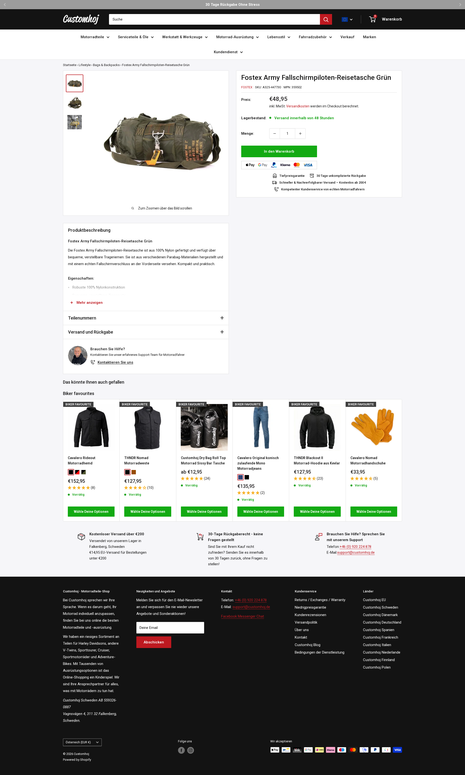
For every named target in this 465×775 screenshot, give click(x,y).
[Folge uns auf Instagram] (190, 750)
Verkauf (348, 37)
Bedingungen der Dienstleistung (319, 652)
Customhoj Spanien (378, 630)
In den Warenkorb (279, 151)
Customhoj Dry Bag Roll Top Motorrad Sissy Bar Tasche (203, 460)
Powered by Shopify (77, 759)
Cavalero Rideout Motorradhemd (81, 460)
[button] (79, 487)
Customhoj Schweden (380, 607)
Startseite (69, 65)
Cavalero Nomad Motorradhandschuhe (368, 460)
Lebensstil (276, 37)
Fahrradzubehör (313, 37)
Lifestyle (85, 65)
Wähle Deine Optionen (91, 512)
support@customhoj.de (356, 552)
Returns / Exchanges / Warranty (320, 600)
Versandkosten (298, 106)
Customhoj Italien (377, 645)
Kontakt (301, 637)
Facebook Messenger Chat (242, 616)
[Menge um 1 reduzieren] (275, 133)
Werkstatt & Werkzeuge (182, 37)
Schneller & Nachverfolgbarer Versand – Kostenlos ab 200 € (322, 182)
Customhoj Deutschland (382, 622)
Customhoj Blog (307, 645)
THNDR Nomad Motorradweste (136, 460)
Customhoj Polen (377, 667)
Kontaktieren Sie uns (115, 362)
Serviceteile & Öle (133, 37)
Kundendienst (226, 52)
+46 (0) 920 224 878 (355, 546)
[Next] (402, 460)
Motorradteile (92, 37)
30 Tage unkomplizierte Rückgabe (341, 176)
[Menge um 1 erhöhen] (300, 133)
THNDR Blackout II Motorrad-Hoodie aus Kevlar (317, 460)
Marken (369, 37)
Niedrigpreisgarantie (310, 607)
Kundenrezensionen (310, 615)
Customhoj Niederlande (381, 652)
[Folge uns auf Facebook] (181, 750)
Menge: (247, 133)
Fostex (246, 87)
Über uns (302, 630)
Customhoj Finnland (379, 660)
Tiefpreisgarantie (292, 176)
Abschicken (154, 642)
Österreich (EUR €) (78, 742)
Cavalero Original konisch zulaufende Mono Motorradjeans (258, 463)
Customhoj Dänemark (380, 615)
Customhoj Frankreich (380, 637)
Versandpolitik (306, 622)
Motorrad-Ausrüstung (235, 37)
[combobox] (214, 19)
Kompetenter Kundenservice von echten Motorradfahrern (322, 189)
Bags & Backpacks (106, 65)
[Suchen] (326, 19)
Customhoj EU (374, 600)
